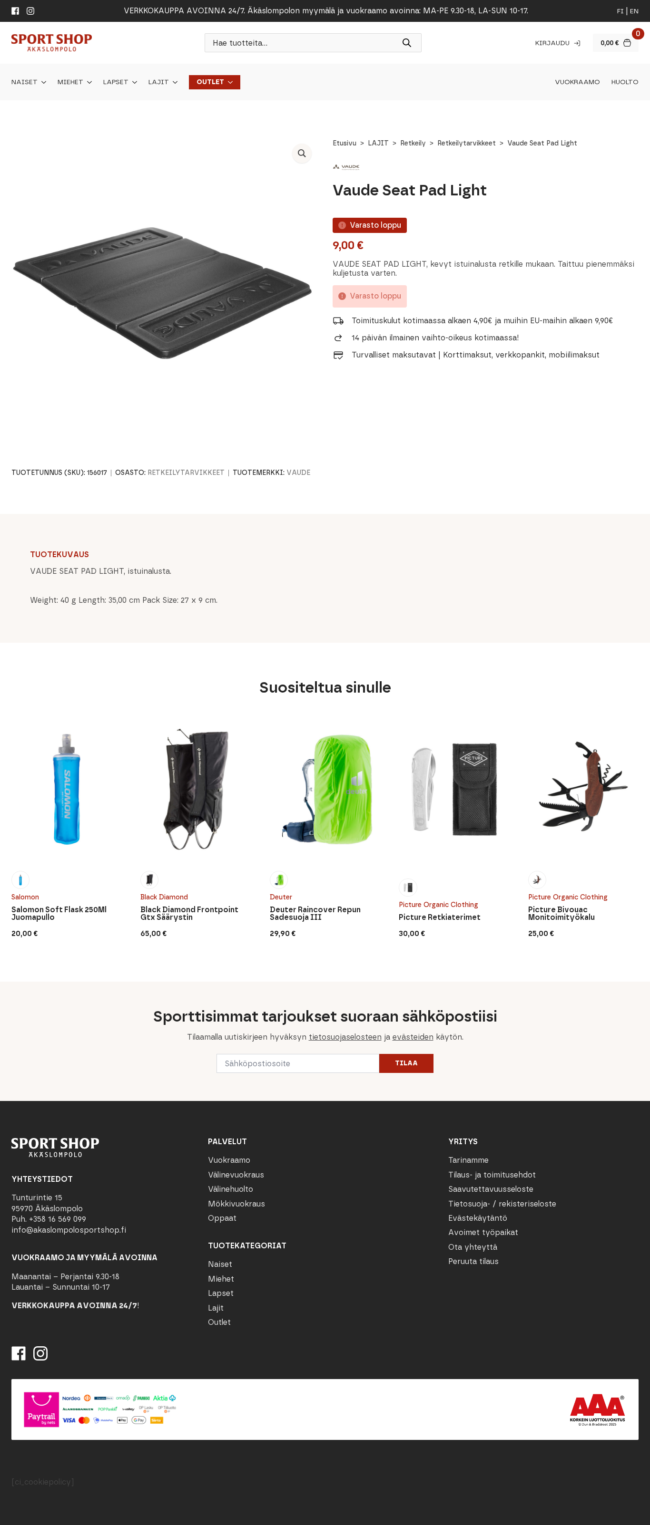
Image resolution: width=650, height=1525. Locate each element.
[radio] (20, 880)
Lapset (115, 82)
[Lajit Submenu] (173, 82)
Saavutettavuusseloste (490, 1189)
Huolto (625, 82)
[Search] (407, 42)
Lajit (158, 82)
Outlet (210, 82)
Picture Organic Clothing (438, 905)
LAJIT (378, 143)
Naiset (24, 82)
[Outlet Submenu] (228, 82)
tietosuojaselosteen (345, 1037)
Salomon (25, 897)
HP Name (10, 989)
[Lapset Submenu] (132, 82)
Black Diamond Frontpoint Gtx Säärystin (189, 913)
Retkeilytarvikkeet (466, 143)
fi (620, 11)
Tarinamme (468, 1160)
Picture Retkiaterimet (440, 917)
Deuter (281, 897)
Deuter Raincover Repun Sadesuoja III (315, 913)
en (634, 11)
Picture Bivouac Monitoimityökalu (561, 913)
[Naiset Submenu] (42, 82)
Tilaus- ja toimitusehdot (492, 1174)
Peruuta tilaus (473, 1261)
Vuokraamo (577, 82)
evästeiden (413, 1037)
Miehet (70, 82)
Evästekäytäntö (477, 1218)
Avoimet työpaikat (483, 1232)
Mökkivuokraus (236, 1203)
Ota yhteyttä (472, 1247)
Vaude (298, 473)
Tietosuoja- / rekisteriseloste (502, 1203)
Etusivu (344, 143)
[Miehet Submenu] (87, 82)
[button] (302, 153)
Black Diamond (164, 897)
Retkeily (413, 143)
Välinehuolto (230, 1189)
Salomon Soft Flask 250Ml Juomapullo (59, 913)
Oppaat (222, 1218)
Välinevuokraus (236, 1174)
